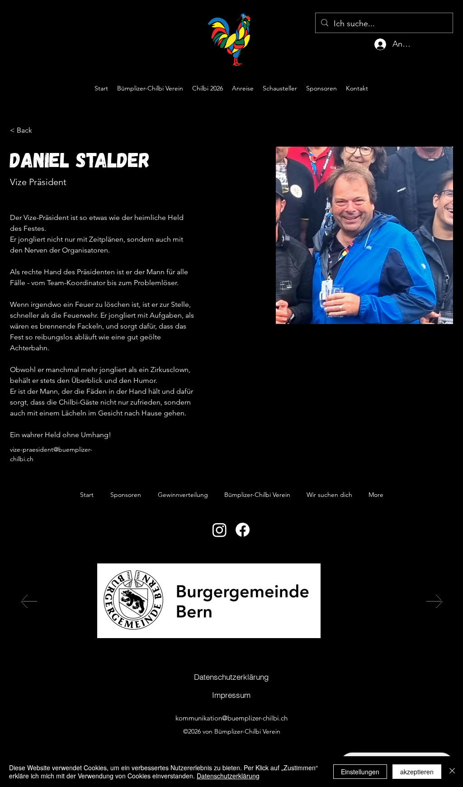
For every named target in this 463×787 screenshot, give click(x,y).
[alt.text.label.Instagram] (439, 88)
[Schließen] (452, 771)
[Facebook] (242, 529)
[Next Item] (434, 601)
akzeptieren (417, 771)
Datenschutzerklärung (228, 775)
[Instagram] (219, 529)
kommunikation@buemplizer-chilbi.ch (231, 718)
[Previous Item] (28, 601)
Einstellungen (360, 771)
